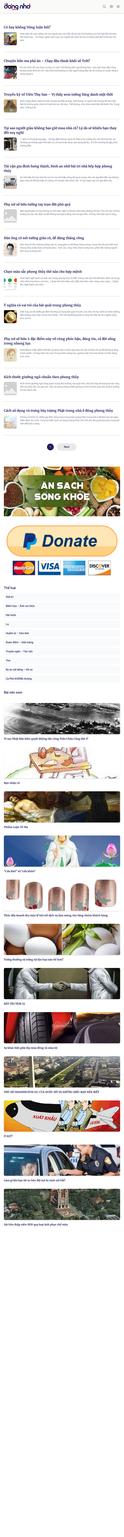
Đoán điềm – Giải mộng (19, 642)
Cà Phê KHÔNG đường (19, 678)
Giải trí (9, 596)
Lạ (7, 624)
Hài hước (11, 615)
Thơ (8, 660)
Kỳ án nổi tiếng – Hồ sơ (19, 669)
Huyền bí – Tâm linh (17, 633)
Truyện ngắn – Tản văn (19, 651)
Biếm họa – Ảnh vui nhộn (20, 606)
